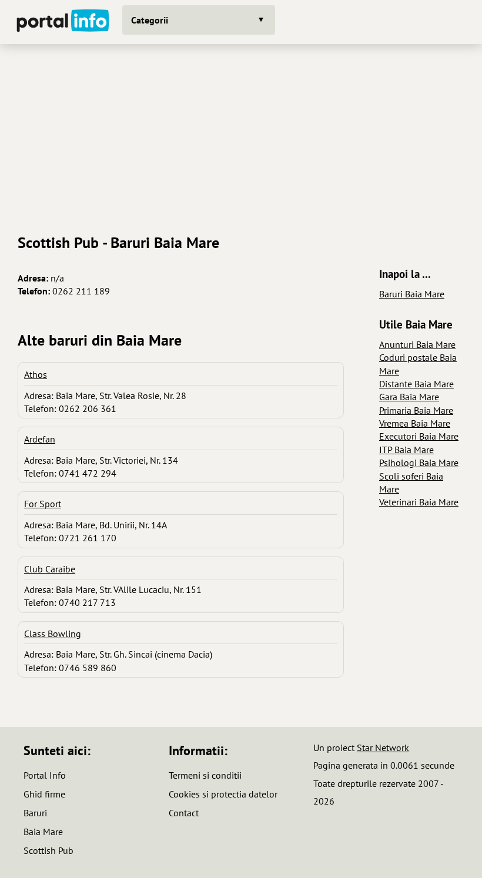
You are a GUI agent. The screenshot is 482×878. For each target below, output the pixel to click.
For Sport (42, 504)
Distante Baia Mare (416, 384)
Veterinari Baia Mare (418, 502)
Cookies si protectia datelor (223, 794)
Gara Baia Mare (409, 397)
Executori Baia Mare (418, 436)
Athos (35, 374)
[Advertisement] (241, 134)
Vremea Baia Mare (414, 423)
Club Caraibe (49, 569)
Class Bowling (52, 633)
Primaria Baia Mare (416, 410)
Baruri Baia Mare (411, 294)
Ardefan (39, 439)
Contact (184, 813)
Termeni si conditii (205, 775)
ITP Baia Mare (406, 449)
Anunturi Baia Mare (417, 344)
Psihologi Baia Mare (418, 462)
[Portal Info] (63, 22)
